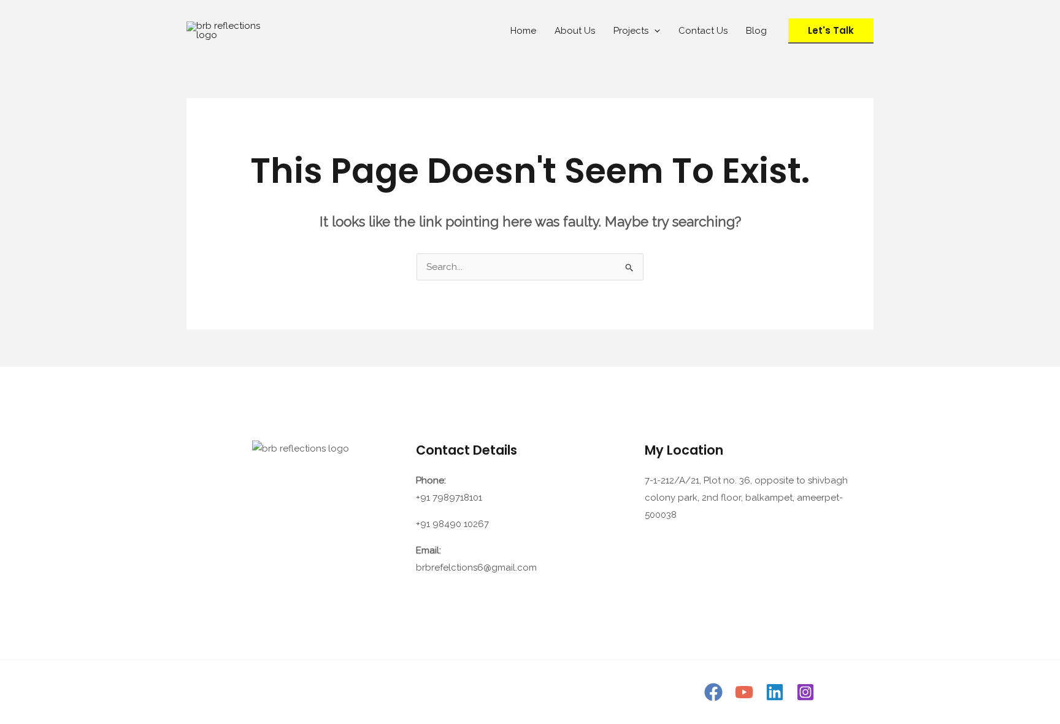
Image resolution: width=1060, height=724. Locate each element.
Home (523, 30)
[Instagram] (805, 692)
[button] (654, 30)
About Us (575, 30)
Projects (630, 30)
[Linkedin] (775, 692)
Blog (756, 30)
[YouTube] (744, 692)
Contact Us (703, 30)
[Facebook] (713, 692)
